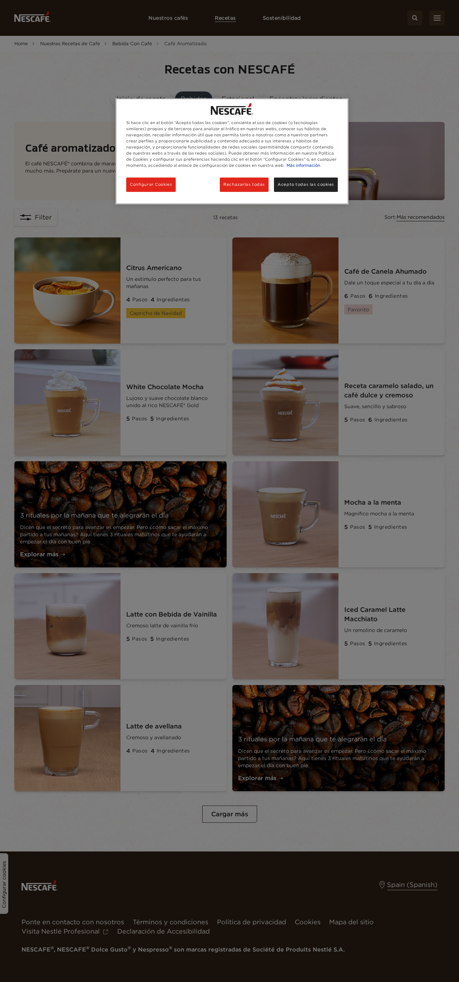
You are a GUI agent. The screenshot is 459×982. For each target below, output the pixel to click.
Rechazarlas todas (244, 184)
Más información (303, 165)
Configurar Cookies (151, 184)
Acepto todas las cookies (306, 184)
